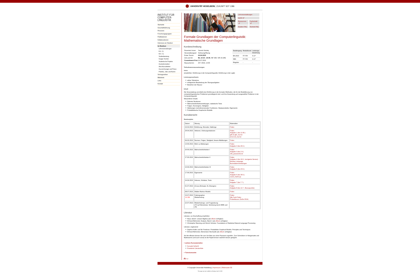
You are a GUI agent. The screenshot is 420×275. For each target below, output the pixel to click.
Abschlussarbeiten (164, 66)
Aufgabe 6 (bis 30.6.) (237, 175)
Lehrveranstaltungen (165, 49)
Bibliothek (161, 77)
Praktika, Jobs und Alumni (167, 72)
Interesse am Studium (165, 43)
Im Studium (162, 46)
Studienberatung (164, 56)
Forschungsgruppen (165, 34)
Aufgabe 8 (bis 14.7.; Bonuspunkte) (242, 188)
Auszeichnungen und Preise (167, 69)
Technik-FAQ (254, 27)
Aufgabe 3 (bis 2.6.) (237, 151)
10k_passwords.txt (236, 154)
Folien (232, 127)
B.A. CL (161, 51)
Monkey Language (236, 161)
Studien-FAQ (242, 27)
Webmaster (226, 267)
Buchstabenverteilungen (238, 163)
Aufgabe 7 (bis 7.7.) (237, 182)
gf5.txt (232, 135)
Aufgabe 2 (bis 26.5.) (237, 146)
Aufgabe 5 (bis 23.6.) (237, 169)
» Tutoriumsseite (190, 252)
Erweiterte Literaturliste (195, 248)
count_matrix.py (235, 177)
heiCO (240, 18)
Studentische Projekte (166, 61)
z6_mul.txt (237, 137)
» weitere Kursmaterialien (193, 243)
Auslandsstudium (164, 64)
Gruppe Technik (164, 59)
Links (159, 80)
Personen (161, 31)
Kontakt (160, 84)
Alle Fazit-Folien (235, 197)
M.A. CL (161, 54)
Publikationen (162, 37)
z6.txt (232, 137)
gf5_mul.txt (238, 135)
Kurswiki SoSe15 (193, 246)
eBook (213, 219)
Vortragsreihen (163, 74)
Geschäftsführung (164, 28)
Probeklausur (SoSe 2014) (239, 199)
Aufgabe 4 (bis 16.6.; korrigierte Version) (244, 159)
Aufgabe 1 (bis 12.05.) (237, 133)
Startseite (161, 25)
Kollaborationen (163, 40)
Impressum (216, 267)
